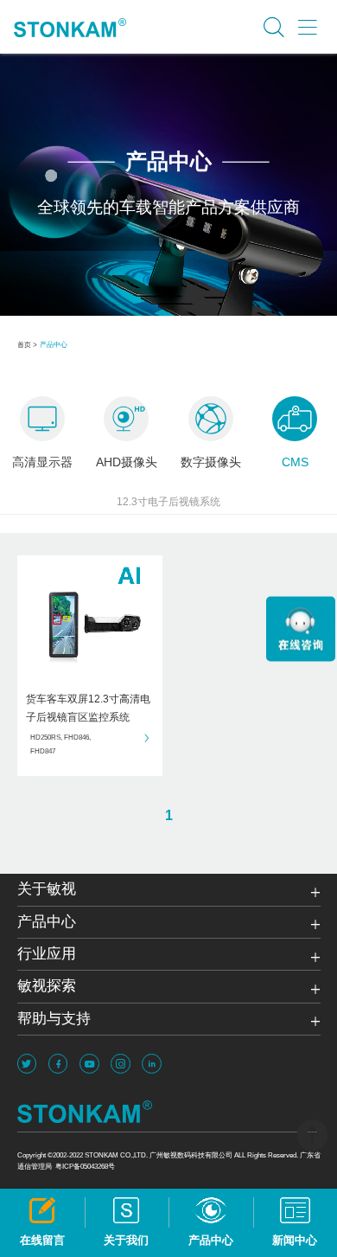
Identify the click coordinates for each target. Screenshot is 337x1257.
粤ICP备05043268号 (85, 1166)
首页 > (27, 344)
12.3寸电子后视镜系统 (168, 502)
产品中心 (53, 344)
